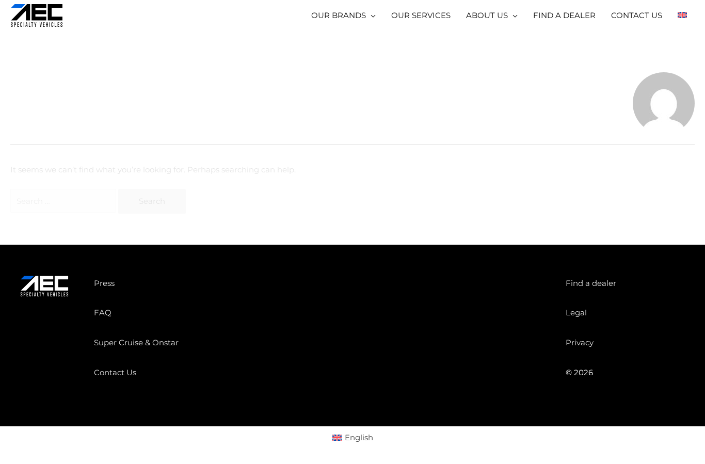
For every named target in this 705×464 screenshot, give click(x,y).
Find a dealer (591, 283)
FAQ (102, 312)
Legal (576, 312)
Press (104, 283)
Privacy (580, 342)
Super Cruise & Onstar (136, 342)
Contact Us (115, 372)
